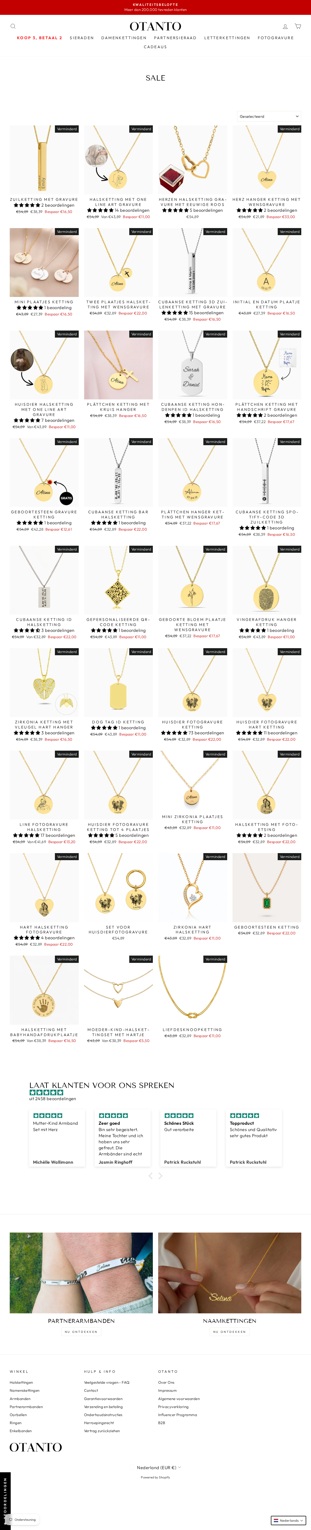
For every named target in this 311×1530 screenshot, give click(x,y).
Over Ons (166, 1382)
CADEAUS (155, 46)
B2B (161, 1422)
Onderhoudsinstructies (103, 1414)
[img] (158, 1092)
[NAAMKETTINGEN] (229, 1273)
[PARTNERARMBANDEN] (81, 1273)
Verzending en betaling (103, 1406)
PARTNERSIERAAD (175, 37)
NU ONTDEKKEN (81, 1332)
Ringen (16, 1422)
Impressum (167, 1390)
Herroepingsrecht (99, 1422)
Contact (91, 1390)
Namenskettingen (25, 1390)
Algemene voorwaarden (179, 1398)
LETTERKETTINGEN (227, 37)
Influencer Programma (177, 1414)
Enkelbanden (21, 1431)
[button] (27, 205)
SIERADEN (82, 37)
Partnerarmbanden (26, 1406)
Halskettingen (21, 1382)
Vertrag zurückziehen (102, 1431)
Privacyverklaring (173, 1406)
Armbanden (20, 1398)
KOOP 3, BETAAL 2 (39, 37)
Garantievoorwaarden (103, 1398)
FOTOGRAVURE (276, 37)
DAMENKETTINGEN (124, 37)
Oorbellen (18, 1414)
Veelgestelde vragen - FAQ (107, 1382)
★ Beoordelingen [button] (5, 1501)
